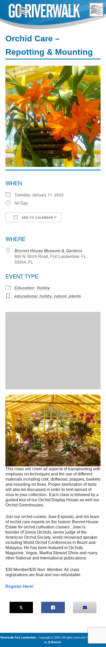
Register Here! (19, 586)
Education (24, 288)
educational (25, 296)
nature (60, 296)
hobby (45, 296)
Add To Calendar (37, 217)
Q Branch (54, 642)
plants (75, 296)
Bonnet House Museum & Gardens (48, 250)
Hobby (43, 288)
